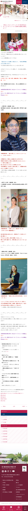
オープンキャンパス (11, 510)
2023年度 (5, 436)
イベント (5, 416)
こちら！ (6, 339)
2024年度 (5, 433)
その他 (4, 422)
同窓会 (17, 480)
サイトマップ (19, 499)
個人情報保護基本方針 (21, 489)
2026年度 (5, 428)
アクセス (18, 487)
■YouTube (3, 400)
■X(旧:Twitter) (4, 398)
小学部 (3, 487)
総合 (4, 414)
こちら (7, 351)
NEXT (23, 406)
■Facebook (3, 395)
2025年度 (5, 431)
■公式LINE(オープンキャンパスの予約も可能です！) (12, 393)
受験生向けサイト (18, 20)
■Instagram (3, 397)
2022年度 (5, 439)
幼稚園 (3, 489)
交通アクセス (18, 509)
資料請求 (3, 509)
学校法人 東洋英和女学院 (7, 480)
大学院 (3, 482)
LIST (14, 406)
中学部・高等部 (5, 484)
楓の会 (17, 482)
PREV (4, 406)
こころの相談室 (19, 484)
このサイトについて (20, 494)
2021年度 (5, 441)
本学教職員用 (19, 496)
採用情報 (18, 492)
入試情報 (5, 419)
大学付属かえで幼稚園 (7, 492)
